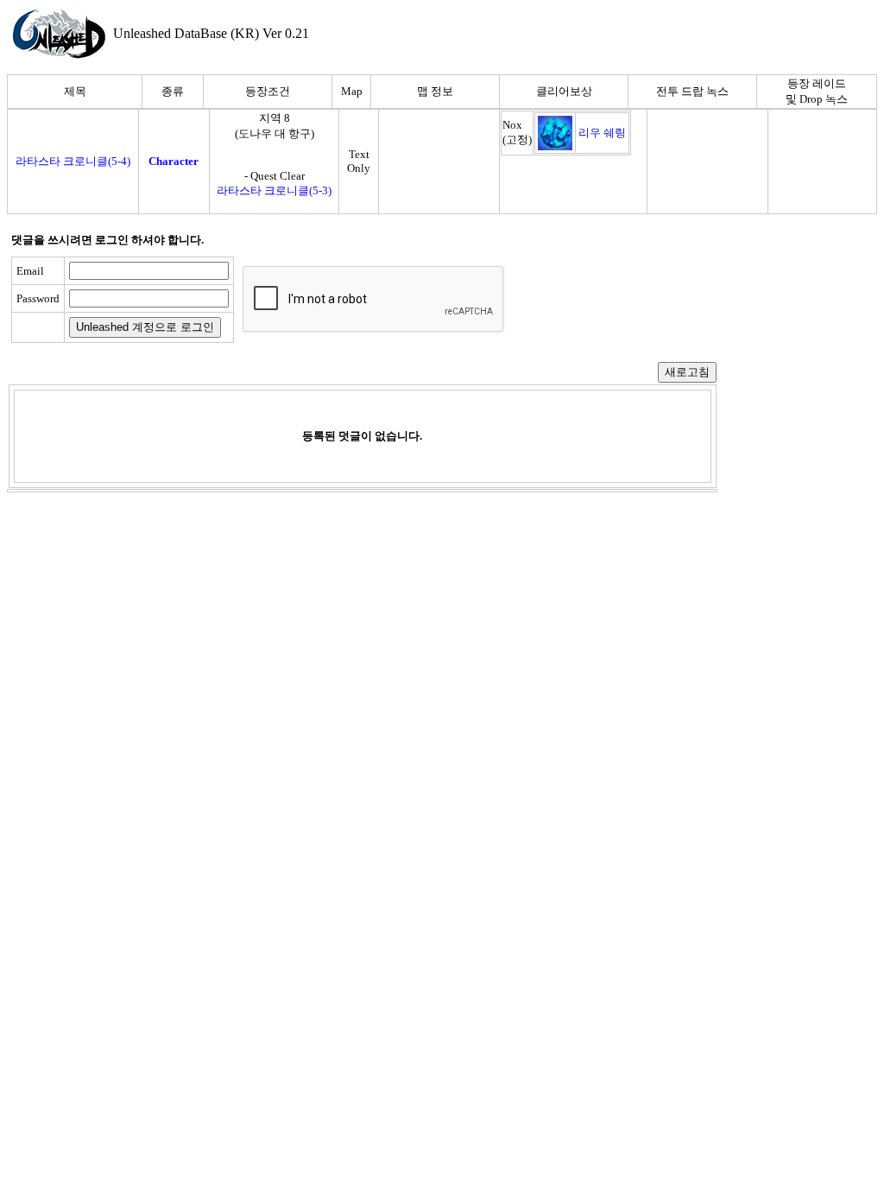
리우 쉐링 (602, 132)
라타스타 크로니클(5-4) (73, 161)
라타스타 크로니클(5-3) (274, 190)
